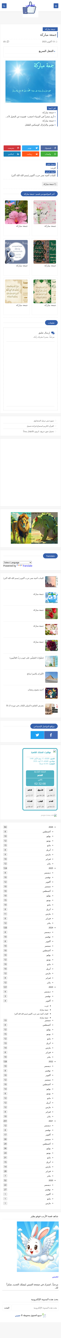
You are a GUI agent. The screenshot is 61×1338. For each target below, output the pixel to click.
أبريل (48, 849)
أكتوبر (48, 881)
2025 (51, 868)
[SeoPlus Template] (44, 1315)
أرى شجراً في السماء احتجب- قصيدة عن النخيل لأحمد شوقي (29, 116)
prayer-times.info (47, 815)
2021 (51, 1120)
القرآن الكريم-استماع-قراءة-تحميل (40, 426)
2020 (51, 1180)
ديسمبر (47, 872)
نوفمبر (48, 877)
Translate (27, 565)
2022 (51, 1061)
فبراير (48, 859)
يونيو (49, 840)
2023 (51, 987)
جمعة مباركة (50, 29)
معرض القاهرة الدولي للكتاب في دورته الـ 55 (25, 705)
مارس (48, 854)
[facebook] (51, 735)
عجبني (30, 4)
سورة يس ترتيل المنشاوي (44, 420)
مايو (49, 845)
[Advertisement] (30, 472)
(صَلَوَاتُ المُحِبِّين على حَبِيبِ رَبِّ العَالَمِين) (27, 657)
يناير (49, 863)
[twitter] (37, 735)
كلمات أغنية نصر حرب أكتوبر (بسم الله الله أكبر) (23, 578)
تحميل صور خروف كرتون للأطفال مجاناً (38, 431)
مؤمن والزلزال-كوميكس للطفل (39, 124)
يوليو (49, 836)
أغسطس (47, 831)
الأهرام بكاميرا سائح (35, 673)
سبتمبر (48, 886)
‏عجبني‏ (55, 1276)
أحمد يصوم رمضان (36, 689)
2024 (51, 927)
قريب (46, 1006)
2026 (51, 827)
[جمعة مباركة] (44, 212)
